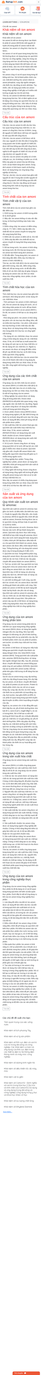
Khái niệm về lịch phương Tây (17, 1030)
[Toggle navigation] (38, 2)
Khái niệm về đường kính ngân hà (19, 1062)
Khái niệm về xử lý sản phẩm (17, 1036)
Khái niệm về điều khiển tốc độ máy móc (20, 1069)
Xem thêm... (7, 1112)
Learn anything (10, 22)
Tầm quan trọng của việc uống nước (18, 1023)
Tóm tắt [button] (6, 113)
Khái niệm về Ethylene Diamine (18, 1107)
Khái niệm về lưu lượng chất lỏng (19, 1101)
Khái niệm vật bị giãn (13, 1077)
